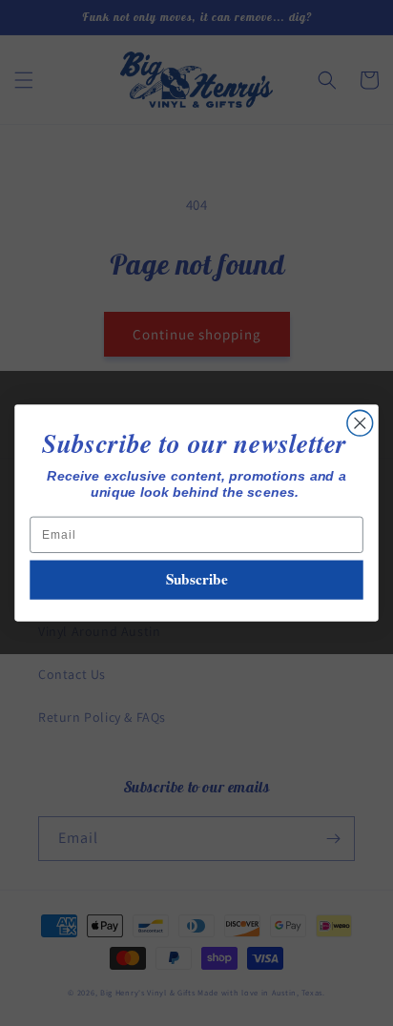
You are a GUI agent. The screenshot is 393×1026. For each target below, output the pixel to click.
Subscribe (197, 579)
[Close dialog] (360, 424)
